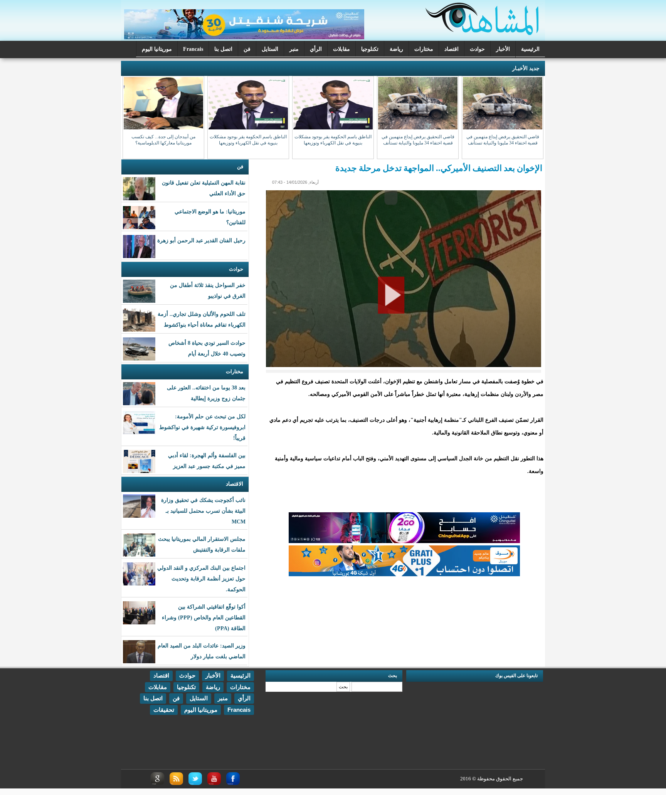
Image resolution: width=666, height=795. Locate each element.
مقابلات (341, 49)
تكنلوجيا (369, 49)
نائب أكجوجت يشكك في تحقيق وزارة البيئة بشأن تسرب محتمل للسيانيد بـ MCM (203, 511)
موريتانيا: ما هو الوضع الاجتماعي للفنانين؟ (210, 217)
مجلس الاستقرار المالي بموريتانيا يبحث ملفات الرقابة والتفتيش (202, 544)
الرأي (316, 49)
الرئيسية (530, 49)
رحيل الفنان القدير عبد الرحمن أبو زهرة (201, 240)
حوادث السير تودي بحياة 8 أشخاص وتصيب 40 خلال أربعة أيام (207, 348)
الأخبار (503, 49)
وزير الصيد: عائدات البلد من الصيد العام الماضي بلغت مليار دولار (202, 651)
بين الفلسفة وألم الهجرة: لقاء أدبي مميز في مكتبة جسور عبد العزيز (207, 461)
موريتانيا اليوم (157, 49)
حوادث (477, 49)
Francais (193, 49)
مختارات (423, 49)
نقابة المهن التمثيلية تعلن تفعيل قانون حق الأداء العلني (204, 188)
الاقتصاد (234, 484)
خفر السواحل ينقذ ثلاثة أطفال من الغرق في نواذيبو (208, 290)
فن (247, 49)
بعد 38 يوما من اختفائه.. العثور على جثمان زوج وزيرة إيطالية (206, 393)
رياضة (396, 49)
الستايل (270, 49)
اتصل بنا (223, 49)
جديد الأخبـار (526, 68)
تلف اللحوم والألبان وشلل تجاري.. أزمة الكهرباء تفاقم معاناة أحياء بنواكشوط (202, 319)
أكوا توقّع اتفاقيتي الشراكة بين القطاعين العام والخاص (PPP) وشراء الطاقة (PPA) (204, 617)
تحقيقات (163, 709)
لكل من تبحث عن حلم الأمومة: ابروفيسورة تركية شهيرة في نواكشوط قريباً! (202, 427)
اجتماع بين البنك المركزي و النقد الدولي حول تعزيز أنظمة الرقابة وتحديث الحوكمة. (201, 578)
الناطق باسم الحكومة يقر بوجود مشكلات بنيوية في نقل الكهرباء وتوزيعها (333, 140)
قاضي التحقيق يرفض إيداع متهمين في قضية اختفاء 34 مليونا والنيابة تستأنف (502, 140)
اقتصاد (451, 49)
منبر (294, 49)
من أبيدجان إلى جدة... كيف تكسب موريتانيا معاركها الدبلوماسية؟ (163, 140)
